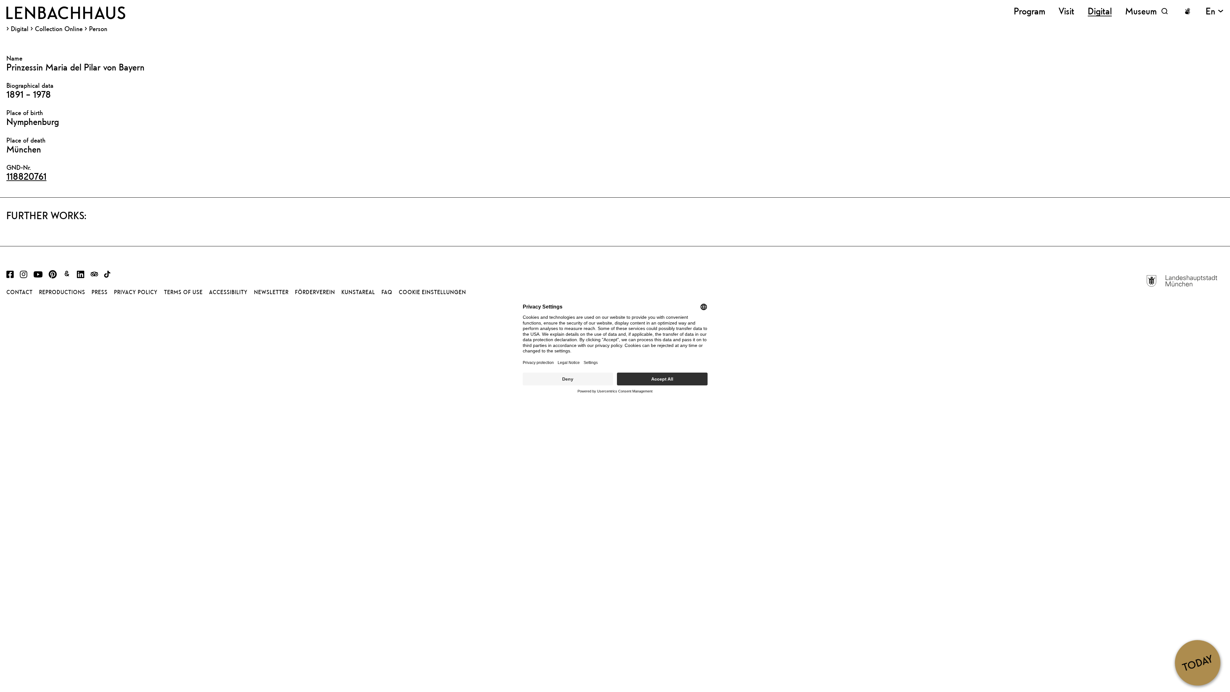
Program (1029, 11)
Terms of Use (183, 292)
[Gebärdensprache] (1187, 11)
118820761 (26, 176)
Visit (1066, 11)
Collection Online (59, 29)
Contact (19, 292)
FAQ (386, 292)
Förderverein (315, 292)
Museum (1141, 11)
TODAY (1197, 662)
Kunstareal (358, 292)
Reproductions (62, 292)
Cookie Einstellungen (432, 292)
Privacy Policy (136, 292)
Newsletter (271, 292)
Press (100, 292)
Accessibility (228, 292)
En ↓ (1215, 11)
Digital (20, 29)
